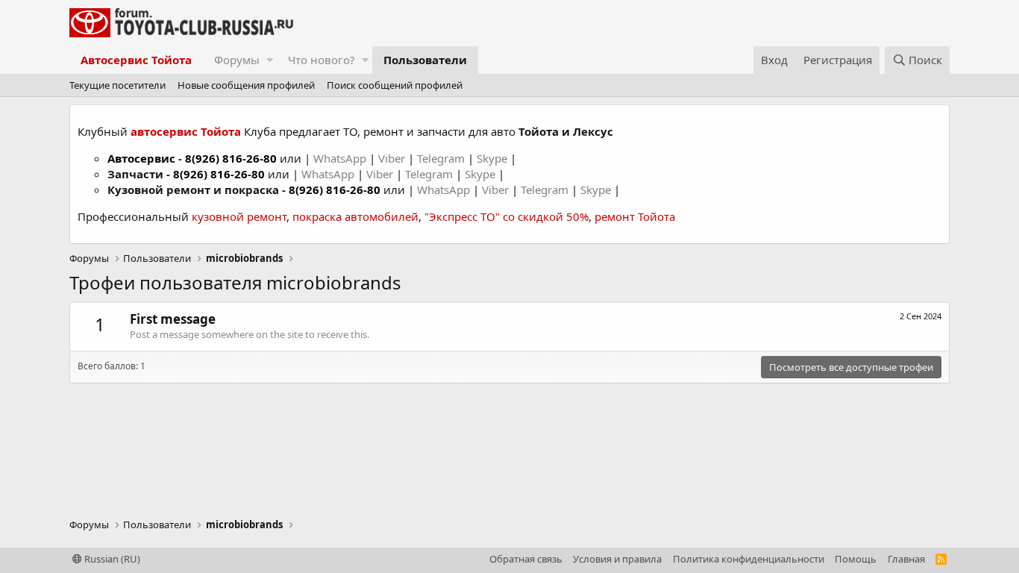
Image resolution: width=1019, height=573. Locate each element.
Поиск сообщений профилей (395, 85)
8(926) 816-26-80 (231, 158)
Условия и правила (617, 559)
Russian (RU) (111, 559)
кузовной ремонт (239, 216)
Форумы (237, 59)
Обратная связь (525, 559)
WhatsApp (341, 158)
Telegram (442, 158)
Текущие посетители (117, 85)
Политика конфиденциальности (748, 559)
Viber (391, 158)
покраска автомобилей (355, 216)
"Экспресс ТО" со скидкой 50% (506, 216)
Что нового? (321, 59)
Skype (493, 158)
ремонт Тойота (635, 216)
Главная (906, 559)
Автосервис (141, 158)
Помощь (856, 559)
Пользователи (425, 59)
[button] (270, 60)
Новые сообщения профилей (246, 85)
